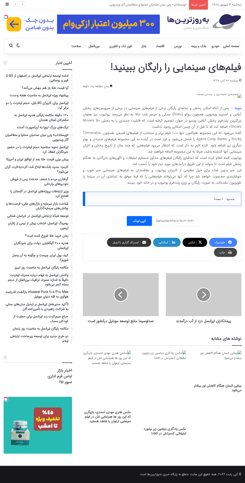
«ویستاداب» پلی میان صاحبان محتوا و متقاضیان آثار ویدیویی (148, 4)
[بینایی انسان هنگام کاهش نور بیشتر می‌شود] (217, 365)
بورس (178, 46)
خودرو (216, 46)
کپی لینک (139, 220)
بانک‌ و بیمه (198, 46)
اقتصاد (160, 46)
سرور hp (65, 382)
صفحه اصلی (231, 46)
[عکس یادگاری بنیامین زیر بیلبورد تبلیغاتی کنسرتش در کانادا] (162, 387)
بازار (143, 46)
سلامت (76, 46)
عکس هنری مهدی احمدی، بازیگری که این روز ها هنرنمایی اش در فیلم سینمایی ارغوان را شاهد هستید (107, 416)
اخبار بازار (64, 370)
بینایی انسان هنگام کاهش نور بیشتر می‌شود (217, 388)
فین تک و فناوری (120, 46)
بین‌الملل (94, 46)
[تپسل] (6, 17)
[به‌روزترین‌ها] (204, 21)
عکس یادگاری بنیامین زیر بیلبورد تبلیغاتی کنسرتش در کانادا (165, 431)
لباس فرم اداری (60, 376)
